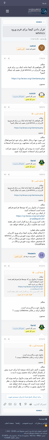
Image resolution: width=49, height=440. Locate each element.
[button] (7, 11)
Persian (42, 419)
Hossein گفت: (37, 346)
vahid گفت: (38, 114)
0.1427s (5, 435)
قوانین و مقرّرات (41, 423)
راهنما (18, 423)
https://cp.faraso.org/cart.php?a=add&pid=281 (30, 217)
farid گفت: (39, 272)
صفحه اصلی (9, 423)
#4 (5, 266)
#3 (5, 174)
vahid (42, 39)
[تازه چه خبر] (4, 3)
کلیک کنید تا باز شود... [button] (24, 294)
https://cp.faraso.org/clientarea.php (28, 78)
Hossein (32, 253)
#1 (5, 58)
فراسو (21, 433)
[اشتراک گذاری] (8, 58)
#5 (5, 339)
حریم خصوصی (27, 423)
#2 (5, 107)
